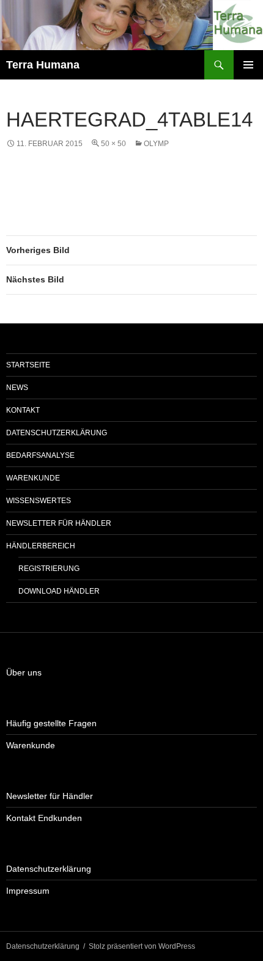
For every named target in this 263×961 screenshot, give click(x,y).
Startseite (28, 365)
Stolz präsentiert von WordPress (142, 946)
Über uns (24, 672)
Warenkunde (33, 478)
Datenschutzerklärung (56, 433)
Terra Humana (43, 65)
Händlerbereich (40, 546)
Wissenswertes (38, 500)
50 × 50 (113, 143)
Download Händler (59, 591)
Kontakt (23, 410)
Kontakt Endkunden (44, 818)
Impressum (28, 891)
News (17, 387)
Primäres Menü (248, 64)
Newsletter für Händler (58, 523)
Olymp (156, 143)
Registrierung (49, 568)
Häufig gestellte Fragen (51, 723)
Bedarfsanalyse (40, 455)
